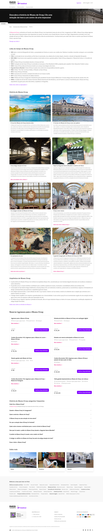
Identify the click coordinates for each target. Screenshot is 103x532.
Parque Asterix (44, 493)
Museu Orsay (13, 406)
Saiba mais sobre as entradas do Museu (19, 304)
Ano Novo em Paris (33, 496)
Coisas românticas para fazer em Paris (18, 496)
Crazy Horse (82, 491)
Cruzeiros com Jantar (27, 491)
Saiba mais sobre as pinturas (17, 271)
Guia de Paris (61, 493)
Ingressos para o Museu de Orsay (20, 26)
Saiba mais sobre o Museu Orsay (60, 224)
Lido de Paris (66, 491)
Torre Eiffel (26, 484)
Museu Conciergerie (22, 489)
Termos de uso (57, 519)
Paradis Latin (12, 493)
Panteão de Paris (13, 487)
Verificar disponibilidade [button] (41, 329)
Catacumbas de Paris (54, 484)
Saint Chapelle (74, 484)
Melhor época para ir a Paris (72, 493)
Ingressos (79, 3)
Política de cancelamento (60, 521)
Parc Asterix (32, 487)
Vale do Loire (65, 489)
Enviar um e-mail (37, 516)
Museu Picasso (42, 489)
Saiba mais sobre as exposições (17, 84)
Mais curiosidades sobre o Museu (18, 179)
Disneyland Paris (65, 484)
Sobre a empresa (58, 514)
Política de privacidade (59, 516)
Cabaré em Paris (83, 484)
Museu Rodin (87, 487)
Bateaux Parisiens (38, 491)
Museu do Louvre (44, 484)
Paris (10, 26)
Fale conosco (36, 514)
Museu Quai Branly (33, 489)
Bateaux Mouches (48, 491)
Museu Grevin (12, 489)
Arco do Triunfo (34, 484)
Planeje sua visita (13, 41)
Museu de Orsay (15, 32)
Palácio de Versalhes (41, 487)
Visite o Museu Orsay (58, 271)
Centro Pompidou (23, 487)
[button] (50, 404)
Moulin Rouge (74, 491)
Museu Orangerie (78, 487)
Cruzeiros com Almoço (14, 491)
